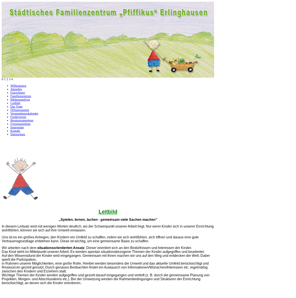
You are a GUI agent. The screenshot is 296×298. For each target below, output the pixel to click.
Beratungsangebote (21, 120)
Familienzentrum (20, 96)
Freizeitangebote (20, 124)
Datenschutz (17, 134)
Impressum (17, 127)
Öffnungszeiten (19, 110)
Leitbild (15, 103)
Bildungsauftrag (20, 99)
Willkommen (18, 85)
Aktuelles (16, 89)
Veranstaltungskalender (24, 113)
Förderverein (18, 117)
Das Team (16, 106)
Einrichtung (17, 92)
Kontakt (15, 131)
